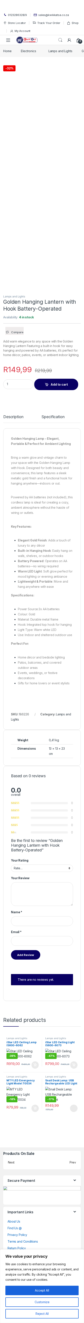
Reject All (42, 1313)
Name (16, 912)
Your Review (20, 878)
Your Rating (19, 860)
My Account (22, 31)
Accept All (42, 1290)
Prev (73, 1162)
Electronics (28, 51)
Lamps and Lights (60, 51)
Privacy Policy (17, 1235)
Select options (72, 1108)
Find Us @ (15, 1228)
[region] (42, 1286)
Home (7, 51)
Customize (42, 1302)
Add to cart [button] (35, 1065)
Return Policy (17, 1248)
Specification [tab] (53, 417)
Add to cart (59, 384)
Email (16, 932)
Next (11, 1162)
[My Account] (69, 40)
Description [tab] (13, 417)
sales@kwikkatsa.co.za (53, 15)
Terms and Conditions (23, 1241)
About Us (14, 1221)
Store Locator (17, 23)
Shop (75, 23)
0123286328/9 (17, 15)
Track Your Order (48, 23)
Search (60, 40)
